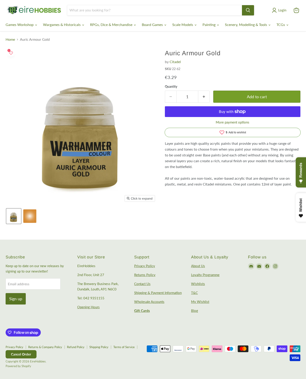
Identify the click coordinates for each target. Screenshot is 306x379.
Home (10, 39)
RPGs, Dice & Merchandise (111, 24)
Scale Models (183, 24)
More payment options (232, 122)
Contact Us (142, 284)
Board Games (153, 24)
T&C (194, 293)
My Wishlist (200, 302)
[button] (280, 10)
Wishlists (198, 284)
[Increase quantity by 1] (204, 97)
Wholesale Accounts (149, 302)
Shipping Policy (98, 347)
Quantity (171, 86)
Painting (209, 24)
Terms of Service (124, 347)
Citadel (175, 62)
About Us (198, 266)
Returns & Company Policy (45, 347)
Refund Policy (75, 347)
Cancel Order (21, 354)
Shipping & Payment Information (158, 293)
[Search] (248, 10)
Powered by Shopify (18, 366)
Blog (194, 311)
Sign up (15, 298)
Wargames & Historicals (62, 24)
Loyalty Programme (205, 275)
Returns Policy (144, 275)
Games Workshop (20, 24)
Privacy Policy (144, 266)
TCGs (281, 24)
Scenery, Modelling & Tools (246, 24)
